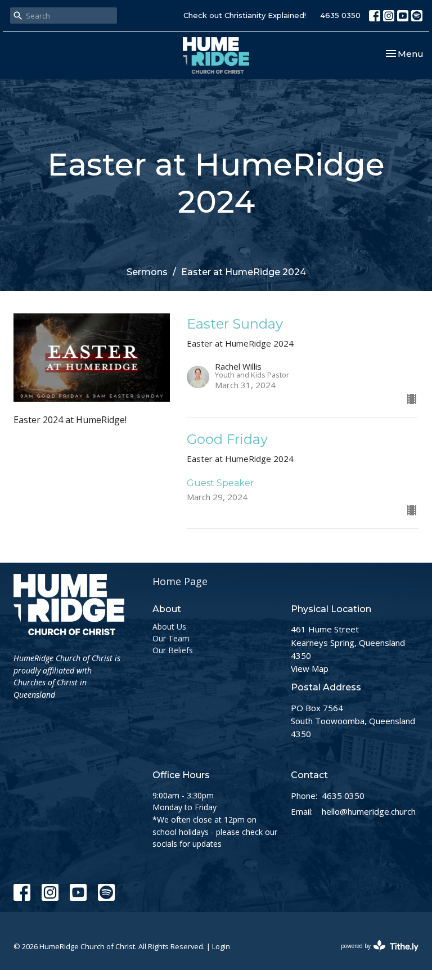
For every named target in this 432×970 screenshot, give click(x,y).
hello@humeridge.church (369, 811)
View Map (309, 668)
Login (221, 946)
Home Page (180, 581)
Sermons (147, 272)
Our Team (171, 638)
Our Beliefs (172, 650)
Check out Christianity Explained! (244, 15)
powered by (374, 955)
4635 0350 (340, 15)
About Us (169, 626)
